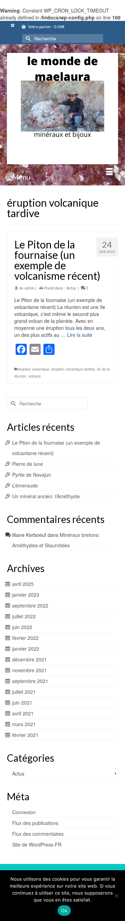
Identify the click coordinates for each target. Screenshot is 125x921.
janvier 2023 (25, 594)
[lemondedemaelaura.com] (62, 108)
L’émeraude (25, 485)
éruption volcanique (33, 369)
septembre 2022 (30, 605)
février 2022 (25, 637)
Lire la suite (79, 334)
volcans (34, 376)
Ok (64, 910)
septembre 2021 (30, 680)
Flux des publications (35, 822)
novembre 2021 (29, 670)
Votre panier (46, 26)
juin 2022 (22, 627)
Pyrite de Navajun (31, 474)
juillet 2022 (24, 616)
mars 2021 (24, 724)
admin (29, 288)
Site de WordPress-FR (36, 844)
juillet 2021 (24, 691)
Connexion (24, 812)
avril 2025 (23, 583)
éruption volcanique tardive (73, 369)
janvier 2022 (25, 648)
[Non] (116, 895)
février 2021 (25, 734)
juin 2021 (22, 702)
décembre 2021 (29, 659)
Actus (71, 288)
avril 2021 (23, 713)
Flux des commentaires (38, 833)
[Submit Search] (27, 38)
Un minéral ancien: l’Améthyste (46, 496)
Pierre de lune (27, 463)
